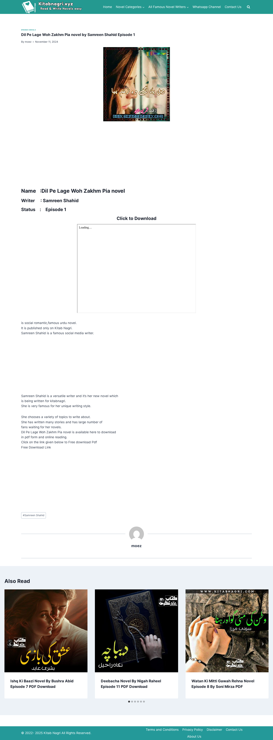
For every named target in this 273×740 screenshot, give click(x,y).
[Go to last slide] (10, 643)
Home (107, 7)
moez (136, 545)
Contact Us (233, 7)
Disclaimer (214, 729)
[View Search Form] (248, 7)
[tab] (129, 702)
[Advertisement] (132, 153)
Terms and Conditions (162, 729)
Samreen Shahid (33, 515)
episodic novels (28, 30)
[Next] (263, 643)
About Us (194, 736)
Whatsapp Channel (207, 7)
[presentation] (45, 630)
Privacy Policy (192, 729)
